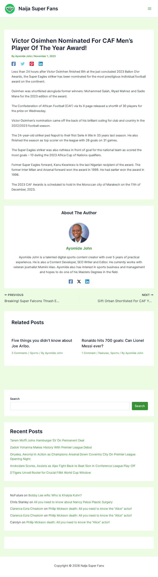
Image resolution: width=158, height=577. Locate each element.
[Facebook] (14, 64)
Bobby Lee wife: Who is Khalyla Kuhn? (55, 495)
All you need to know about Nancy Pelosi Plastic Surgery (73, 502)
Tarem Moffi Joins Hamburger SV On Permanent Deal (47, 440)
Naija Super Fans (38, 9)
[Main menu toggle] (149, 8)
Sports (34, 353)
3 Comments (19, 353)
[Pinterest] (32, 64)
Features (103, 353)
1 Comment (89, 353)
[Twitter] (23, 64)
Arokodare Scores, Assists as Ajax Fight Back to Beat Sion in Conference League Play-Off (72, 466)
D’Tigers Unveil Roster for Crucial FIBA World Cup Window (50, 473)
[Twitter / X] (79, 281)
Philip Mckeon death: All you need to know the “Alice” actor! (90, 509)
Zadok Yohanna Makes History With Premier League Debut (51, 447)
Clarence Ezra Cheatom (26, 509)
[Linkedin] (41, 64)
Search (15, 398)
